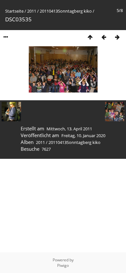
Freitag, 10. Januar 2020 (83, 135)
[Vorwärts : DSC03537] (117, 37)
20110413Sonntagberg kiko (66, 11)
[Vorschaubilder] (90, 37)
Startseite (14, 11)
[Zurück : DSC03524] (103, 37)
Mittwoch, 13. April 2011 (69, 129)
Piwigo (63, 265)
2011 (31, 11)
